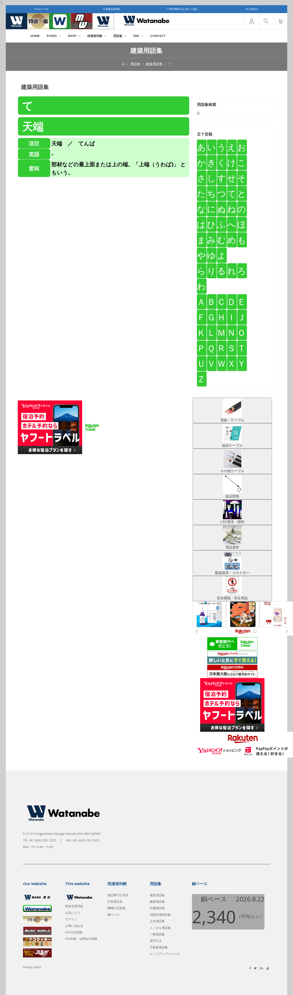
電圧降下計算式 (117, 895)
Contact (158, 36)
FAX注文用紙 (73, 932)
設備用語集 (157, 908)
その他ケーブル (232, 471)
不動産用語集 (159, 947)
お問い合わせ (74, 926)
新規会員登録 (112, 9)
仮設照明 (232, 496)
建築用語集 (154, 64)
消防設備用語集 (160, 915)
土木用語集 (157, 921)
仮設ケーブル (232, 445)
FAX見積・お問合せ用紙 (81, 939)
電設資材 (232, 547)
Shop (72, 36)
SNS (136, 36)
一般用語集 (157, 934)
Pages (52, 36)
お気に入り (72, 913)
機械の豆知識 (116, 908)
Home (34, 36)
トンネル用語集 (160, 928)
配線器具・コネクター (232, 572)
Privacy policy (32, 967)
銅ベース (113, 915)
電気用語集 (157, 895)
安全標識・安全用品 (232, 598)
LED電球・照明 (232, 521)
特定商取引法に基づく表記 (182, 9)
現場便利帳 (95, 36)
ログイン (71, 919)
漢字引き (156, 941)
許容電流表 (114, 901)
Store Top (42, 9)
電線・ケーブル (232, 420)
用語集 (118, 36)
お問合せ (253, 9)
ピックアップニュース (165, 954)
